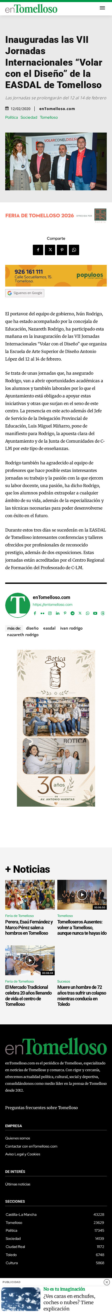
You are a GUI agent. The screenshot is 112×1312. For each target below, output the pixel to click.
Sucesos (63, 981)
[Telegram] (72, 612)
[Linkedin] (57, 612)
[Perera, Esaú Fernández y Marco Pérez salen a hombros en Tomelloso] (30, 895)
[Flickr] (42, 612)
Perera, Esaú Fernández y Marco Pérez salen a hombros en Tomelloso (29, 927)
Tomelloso (49, 117)
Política (11, 117)
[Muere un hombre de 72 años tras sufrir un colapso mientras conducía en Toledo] (82, 960)
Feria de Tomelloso (19, 916)
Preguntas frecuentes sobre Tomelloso (41, 1107)
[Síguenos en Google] (24, 302)
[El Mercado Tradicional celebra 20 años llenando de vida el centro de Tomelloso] (30, 960)
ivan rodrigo (71, 628)
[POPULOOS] (56, 285)
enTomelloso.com (57, 108)
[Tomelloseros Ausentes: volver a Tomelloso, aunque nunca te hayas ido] (82, 895)
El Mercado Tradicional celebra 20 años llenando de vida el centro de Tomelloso (28, 995)
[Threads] (103, 612)
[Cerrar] (107, 1282)
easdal (49, 628)
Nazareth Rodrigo (23, 634)
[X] (50, 250)
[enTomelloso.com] (17, 605)
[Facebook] (38, 250)
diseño (32, 628)
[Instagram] (50, 612)
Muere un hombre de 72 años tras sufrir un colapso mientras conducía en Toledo (81, 995)
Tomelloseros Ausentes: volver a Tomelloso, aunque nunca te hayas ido (82, 927)
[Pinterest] (62, 250)
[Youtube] (95, 612)
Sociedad (29, 117)
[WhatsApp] (74, 250)
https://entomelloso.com (52, 604)
